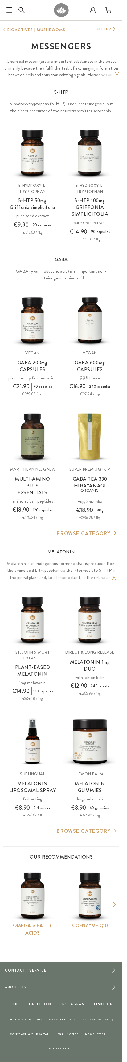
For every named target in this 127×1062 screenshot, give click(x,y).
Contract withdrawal (29, 1034)
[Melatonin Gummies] (89, 741)
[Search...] (22, 10)
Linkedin (103, 1004)
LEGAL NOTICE (67, 1034)
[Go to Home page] (61, 10)
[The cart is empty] (108, 10)
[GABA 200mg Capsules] (32, 320)
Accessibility (61, 1048)
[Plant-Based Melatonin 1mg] (32, 620)
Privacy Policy (95, 1019)
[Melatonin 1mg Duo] (89, 620)
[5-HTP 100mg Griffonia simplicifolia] (89, 153)
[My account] (93, 10)
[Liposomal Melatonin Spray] (32, 741)
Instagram (73, 1004)
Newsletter (95, 1034)
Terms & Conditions (25, 1019)
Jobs (14, 1004)
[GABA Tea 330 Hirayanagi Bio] (89, 437)
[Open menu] (9, 10)
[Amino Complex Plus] (32, 437)
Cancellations (62, 1019)
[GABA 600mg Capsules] (89, 320)
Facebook (40, 1004)
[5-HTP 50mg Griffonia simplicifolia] (32, 153)
